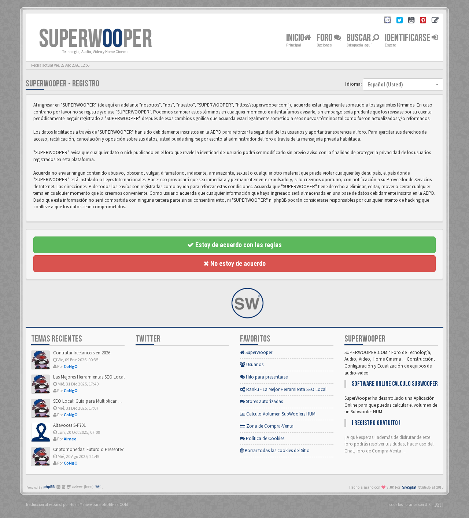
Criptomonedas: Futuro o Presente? (88, 449)
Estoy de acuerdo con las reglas (238, 245)
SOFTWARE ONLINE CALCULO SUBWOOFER (395, 384)
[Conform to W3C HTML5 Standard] (98, 487)
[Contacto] (435, 21)
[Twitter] (399, 21)
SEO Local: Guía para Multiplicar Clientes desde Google (107, 401)
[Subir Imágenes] (423, 21)
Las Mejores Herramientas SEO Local (89, 377)
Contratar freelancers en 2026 (81, 353)
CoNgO (71, 366)
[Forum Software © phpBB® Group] (49, 487)
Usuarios (254, 364)
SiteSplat (409, 487)
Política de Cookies (264, 438)
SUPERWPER (95, 39)
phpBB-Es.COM (114, 504)
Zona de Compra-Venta (269, 426)
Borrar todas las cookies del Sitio (277, 450)
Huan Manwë (81, 504)
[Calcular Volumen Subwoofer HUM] (387, 21)
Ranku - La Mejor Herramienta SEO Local (285, 389)
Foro (325, 38)
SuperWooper (258, 352)
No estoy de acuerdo (237, 263)
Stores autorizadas (264, 401)
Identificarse (408, 38)
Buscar (359, 38)
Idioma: (353, 84)
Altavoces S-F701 (69, 425)
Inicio (295, 38)
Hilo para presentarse (266, 377)
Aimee (70, 438)
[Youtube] (411, 21)
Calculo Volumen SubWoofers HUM (280, 414)
